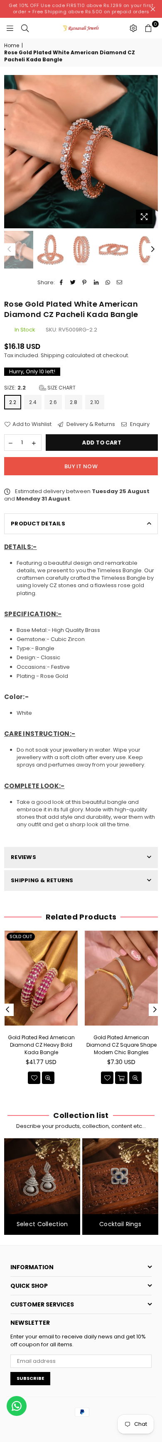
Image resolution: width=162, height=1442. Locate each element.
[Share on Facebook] (61, 282)
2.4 (33, 402)
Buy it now (81, 466)
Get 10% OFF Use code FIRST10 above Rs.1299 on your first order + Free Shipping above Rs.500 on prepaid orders (81, 8)
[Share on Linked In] (96, 282)
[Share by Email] (119, 282)
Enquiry (139, 424)
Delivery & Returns (90, 424)
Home (11, 45)
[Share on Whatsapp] (108, 282)
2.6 (53, 402)
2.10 (94, 402)
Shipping (52, 355)
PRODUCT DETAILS (38, 523)
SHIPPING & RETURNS (42, 880)
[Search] (24, 28)
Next (151, 151)
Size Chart (61, 387)
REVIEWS (23, 857)
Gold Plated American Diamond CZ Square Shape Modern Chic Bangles (121, 1045)
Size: (40, 388)
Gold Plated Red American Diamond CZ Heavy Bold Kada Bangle (41, 1045)
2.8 (73, 402)
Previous (10, 151)
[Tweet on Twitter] (73, 282)
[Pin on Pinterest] (84, 282)
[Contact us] (17, 1406)
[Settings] (133, 28)
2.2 (12, 402)
